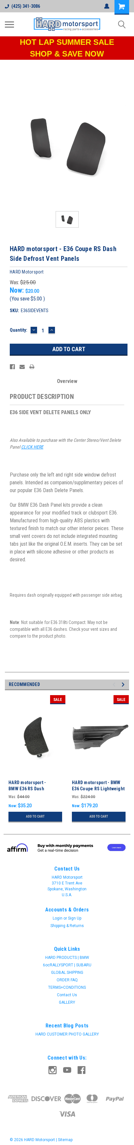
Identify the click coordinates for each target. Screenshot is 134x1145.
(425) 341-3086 (25, 6)
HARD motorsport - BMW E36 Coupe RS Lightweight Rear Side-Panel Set (98, 788)
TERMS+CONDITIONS (67, 987)
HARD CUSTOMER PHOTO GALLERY (67, 1034)
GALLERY (67, 1002)
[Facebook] (12, 366)
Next (124, 684)
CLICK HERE (32, 447)
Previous (115, 684)
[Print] (31, 366)
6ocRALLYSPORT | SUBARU (67, 965)
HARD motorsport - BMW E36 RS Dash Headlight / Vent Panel (31, 788)
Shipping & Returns (67, 925)
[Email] (22, 366)
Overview (67, 381)
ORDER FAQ (67, 980)
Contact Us (67, 995)
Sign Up (74, 918)
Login (57, 918)
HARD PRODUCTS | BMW (67, 957)
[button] (67, 847)
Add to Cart (35, 816)
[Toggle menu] (9, 24)
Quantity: (18, 330)
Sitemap (65, 1140)
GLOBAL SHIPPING (67, 972)
